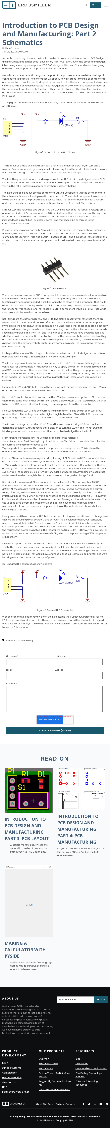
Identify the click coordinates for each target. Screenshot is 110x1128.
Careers (70, 1104)
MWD (5, 1063)
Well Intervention (11, 1077)
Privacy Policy (17, 1116)
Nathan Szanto (10, 48)
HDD (4, 1087)
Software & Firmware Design (20, 640)
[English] (95, 5)
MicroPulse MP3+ (48, 1063)
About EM (41, 1104)
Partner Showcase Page (15, 1092)
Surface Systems (11, 1067)
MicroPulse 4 (46, 1068)
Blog (77, 1058)
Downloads (81, 1063)
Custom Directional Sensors (54, 1089)
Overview (44, 1058)
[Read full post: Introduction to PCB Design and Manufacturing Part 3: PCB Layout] (29, 812)
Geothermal (9, 1082)
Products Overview (37, 1116)
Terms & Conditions (89, 1116)
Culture (60, 1104)
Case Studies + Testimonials (91, 1068)
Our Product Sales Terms (62, 1116)
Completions (9, 1072)
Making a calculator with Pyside (25, 949)
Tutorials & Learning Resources (86, 1083)
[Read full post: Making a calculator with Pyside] (29, 936)
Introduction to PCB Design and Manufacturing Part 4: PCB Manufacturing (78, 829)
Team (51, 1104)
